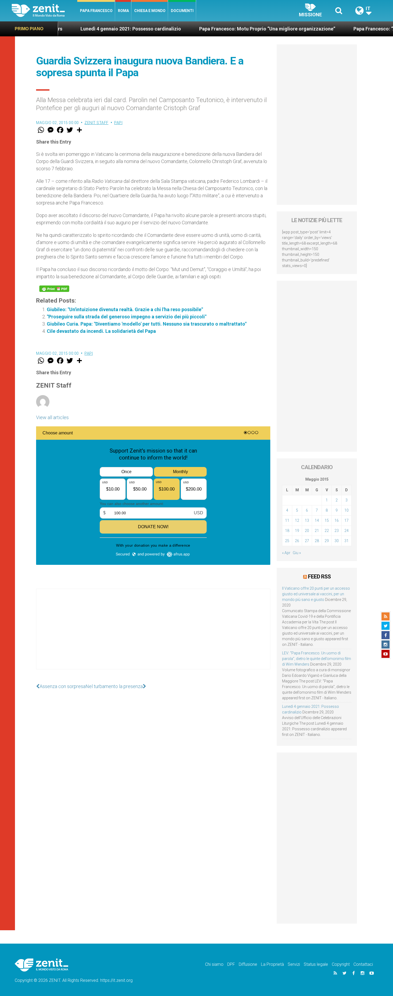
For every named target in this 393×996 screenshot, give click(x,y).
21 (317, 530)
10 (346, 510)
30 (336, 541)
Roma (123, 11)
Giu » (297, 553)
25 (287, 541)
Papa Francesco (96, 11)
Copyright (341, 964)
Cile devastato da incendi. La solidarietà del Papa (101, 331)
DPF (231, 964)
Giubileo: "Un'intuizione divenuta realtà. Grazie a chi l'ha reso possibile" (125, 309)
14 (317, 520)
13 (307, 520)
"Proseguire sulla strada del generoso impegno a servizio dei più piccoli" (126, 316)
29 (327, 541)
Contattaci (363, 964)
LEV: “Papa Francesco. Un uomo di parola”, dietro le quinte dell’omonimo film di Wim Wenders (316, 658)
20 (307, 530)
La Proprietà (272, 964)
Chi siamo (214, 964)
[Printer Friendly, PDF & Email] (54, 288)
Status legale (316, 964)
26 (297, 541)
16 (336, 520)
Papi (118, 123)
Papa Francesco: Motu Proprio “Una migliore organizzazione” (239, 29)
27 (307, 541)
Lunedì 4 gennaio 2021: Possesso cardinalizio (102, 29)
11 (287, 520)
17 (346, 520)
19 (297, 530)
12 (297, 520)
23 (336, 530)
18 (287, 530)
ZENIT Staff (96, 123)
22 (327, 530)
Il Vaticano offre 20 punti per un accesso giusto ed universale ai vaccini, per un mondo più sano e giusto (316, 594)
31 (346, 541)
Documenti (182, 11)
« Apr (286, 553)
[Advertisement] (153, 634)
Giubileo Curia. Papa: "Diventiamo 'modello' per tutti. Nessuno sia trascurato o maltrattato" (146, 324)
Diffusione (248, 964)
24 (346, 530)
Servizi (294, 964)
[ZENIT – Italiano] (44, 10)
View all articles (52, 417)
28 (317, 541)
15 (327, 520)
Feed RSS (319, 576)
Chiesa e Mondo (149, 11)
